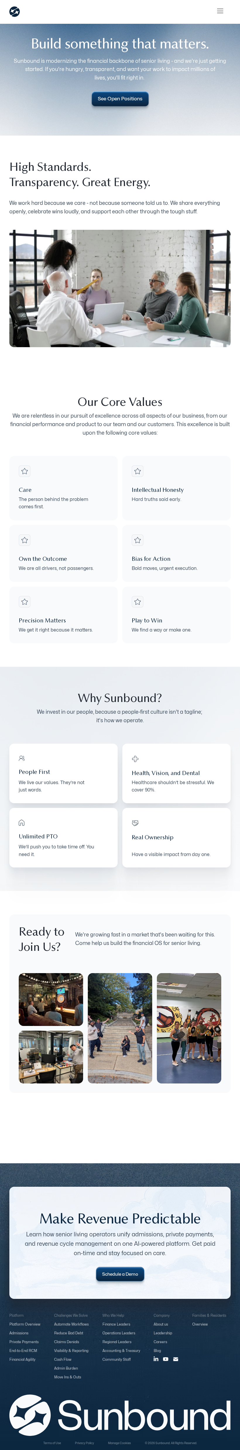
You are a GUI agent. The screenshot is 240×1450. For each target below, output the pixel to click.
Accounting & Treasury (121, 1350)
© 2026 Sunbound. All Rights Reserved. (171, 1443)
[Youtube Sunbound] (165, 1359)
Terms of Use (52, 1443)
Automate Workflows (71, 1324)
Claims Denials (66, 1342)
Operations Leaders (118, 1333)
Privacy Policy (84, 1443)
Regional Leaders (116, 1342)
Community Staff (116, 1359)
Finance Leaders (116, 1324)
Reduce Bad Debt (68, 1333)
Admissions (18, 1333)
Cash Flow (62, 1359)
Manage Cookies (119, 1443)
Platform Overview (24, 1324)
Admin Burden (66, 1368)
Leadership (163, 1333)
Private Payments (24, 1342)
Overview (200, 1324)
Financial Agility (22, 1359)
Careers (160, 1342)
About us (161, 1324)
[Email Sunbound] (176, 1358)
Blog (157, 1350)
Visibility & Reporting (71, 1350)
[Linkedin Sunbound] (156, 1358)
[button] (220, 12)
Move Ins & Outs (67, 1377)
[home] (14, 11)
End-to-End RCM (23, 1350)
